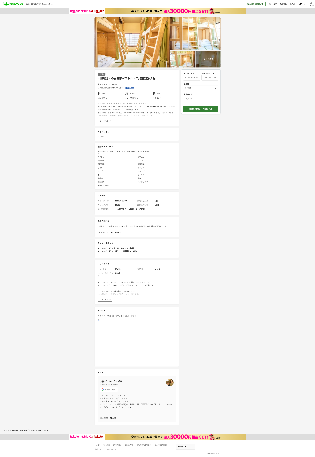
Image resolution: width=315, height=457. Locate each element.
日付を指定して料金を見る (201, 109)
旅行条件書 (129, 445)
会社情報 (98, 449)
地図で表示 (129, 88)
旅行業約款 (117, 445)
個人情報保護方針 (161, 445)
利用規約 (106, 445)
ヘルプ (97, 445)
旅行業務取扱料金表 (144, 445)
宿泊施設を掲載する (255, 4)
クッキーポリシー (111, 449)
